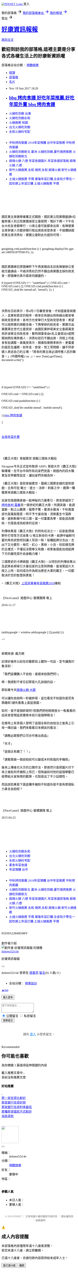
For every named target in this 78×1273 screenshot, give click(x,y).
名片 (12, 81)
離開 (21, 1265)
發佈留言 (8, 1020)
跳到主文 (8, 39)
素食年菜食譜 (18, 865)
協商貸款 (8, 1116)
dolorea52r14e (10, 951)
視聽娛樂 (33, 65)
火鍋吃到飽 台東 (20, 113)
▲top (5, 990)
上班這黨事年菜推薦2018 (38, 583)
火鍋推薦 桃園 (18, 122)
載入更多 (8, 997)
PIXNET (17, 1216)
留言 (42, 972)
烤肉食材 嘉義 (11, 505)
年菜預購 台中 (18, 869)
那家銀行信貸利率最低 (17, 1107)
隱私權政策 (67, 1216)
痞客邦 (33, 972)
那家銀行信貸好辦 (14, 1102)
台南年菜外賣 (11, 437)
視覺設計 (31, 983)
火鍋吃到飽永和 (19, 118)
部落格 (13, 77)
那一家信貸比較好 (14, 1098)
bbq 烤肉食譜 (13, 415)
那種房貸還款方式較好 (17, 1111)
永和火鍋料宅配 (19, 131)
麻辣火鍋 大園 (26, 690)
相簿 (12, 72)
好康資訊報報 (20, 29)
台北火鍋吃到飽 (19, 127)
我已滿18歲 (9, 1265)
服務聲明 (40, 1220)
